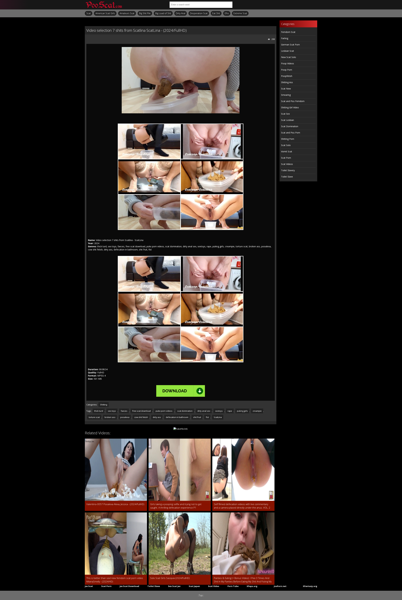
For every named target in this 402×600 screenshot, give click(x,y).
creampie (257, 410)
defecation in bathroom (177, 417)
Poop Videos (287, 63)
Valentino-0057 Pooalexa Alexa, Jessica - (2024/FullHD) (115, 504)
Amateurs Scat (127, 13)
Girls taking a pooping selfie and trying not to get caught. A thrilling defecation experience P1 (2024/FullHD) (175, 506)
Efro (227, 13)
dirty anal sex (203, 410)
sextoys (219, 410)
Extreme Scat (240, 13)
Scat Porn (286, 157)
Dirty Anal (180, 13)
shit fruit (197, 417)
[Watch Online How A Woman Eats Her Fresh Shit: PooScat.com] (103, 4)
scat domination (185, 410)
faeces (124, 410)
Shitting (103, 404)
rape (230, 410)
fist (207, 417)
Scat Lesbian (287, 120)
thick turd (98, 410)
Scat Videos (287, 164)
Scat (88, 13)
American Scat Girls (105, 13)
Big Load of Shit (163, 13)
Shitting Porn (287, 138)
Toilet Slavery (288, 170)
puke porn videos (164, 410)
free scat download (141, 410)
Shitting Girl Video (290, 107)
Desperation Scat (199, 13)
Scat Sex (285, 113)
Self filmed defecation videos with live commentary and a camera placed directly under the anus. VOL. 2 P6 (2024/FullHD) (242, 506)
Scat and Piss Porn (290, 132)
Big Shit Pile (145, 13)
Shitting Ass (287, 82)
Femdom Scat (288, 31)
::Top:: (201, 595)
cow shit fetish (141, 417)
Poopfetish (286, 76)
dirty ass (157, 417)
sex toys (112, 410)
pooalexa (124, 417)
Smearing (286, 94)
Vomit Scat (286, 151)
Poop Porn (286, 69)
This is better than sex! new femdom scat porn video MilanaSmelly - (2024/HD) (114, 579)
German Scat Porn (290, 44)
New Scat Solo (288, 57)
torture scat (94, 417)
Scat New (286, 88)
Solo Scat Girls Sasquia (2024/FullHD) (170, 578)
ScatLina (218, 417)
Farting (284, 38)
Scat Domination (289, 126)
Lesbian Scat (287, 50)
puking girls (242, 410)
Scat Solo (286, 145)
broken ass (110, 417)
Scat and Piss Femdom (292, 101)
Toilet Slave (287, 176)
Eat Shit (216, 13)
